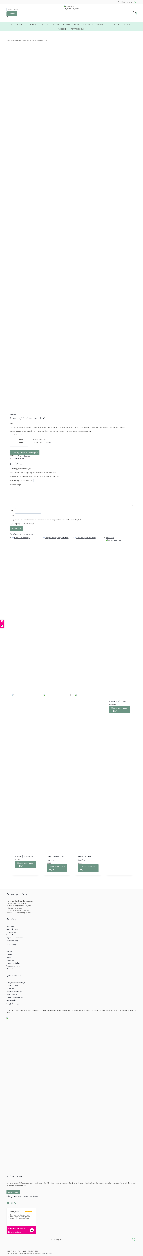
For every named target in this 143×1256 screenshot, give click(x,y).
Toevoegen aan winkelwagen (25, 452)
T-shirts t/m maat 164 (13, 985)
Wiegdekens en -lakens (14, 991)
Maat (21, 439)
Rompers (13, 415)
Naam (12, 510)
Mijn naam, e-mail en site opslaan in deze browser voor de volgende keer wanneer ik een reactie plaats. (47, 520)
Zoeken (11, 13)
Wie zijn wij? (10, 926)
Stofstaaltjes (10, 969)
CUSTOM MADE (127, 24)
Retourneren (10, 960)
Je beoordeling (15, 485)
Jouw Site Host (47, 1253)
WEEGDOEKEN (63, 29)
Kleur (21, 442)
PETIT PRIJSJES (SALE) (77, 29)
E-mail (12, 515)
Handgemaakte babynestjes (15, 982)
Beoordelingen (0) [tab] (18, 458)
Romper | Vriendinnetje (24, 856)
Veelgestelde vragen (13, 966)
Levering (9, 957)
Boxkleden (10, 988)
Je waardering (15, 480)
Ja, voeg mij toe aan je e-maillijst (22, 524)
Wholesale (10, 935)
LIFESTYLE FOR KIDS (17, 24)
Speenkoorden (11, 1000)
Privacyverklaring (12, 941)
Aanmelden (13, 1192)
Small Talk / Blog (12, 929)
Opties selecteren (25, 863)
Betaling (9, 954)
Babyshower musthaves (14, 997)
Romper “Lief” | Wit (117, 701)
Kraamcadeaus (11, 994)
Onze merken (11, 932)
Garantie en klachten (13, 963)
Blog (123, 2)
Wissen (48, 442)
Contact (129, 2)
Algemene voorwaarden (14, 938)
